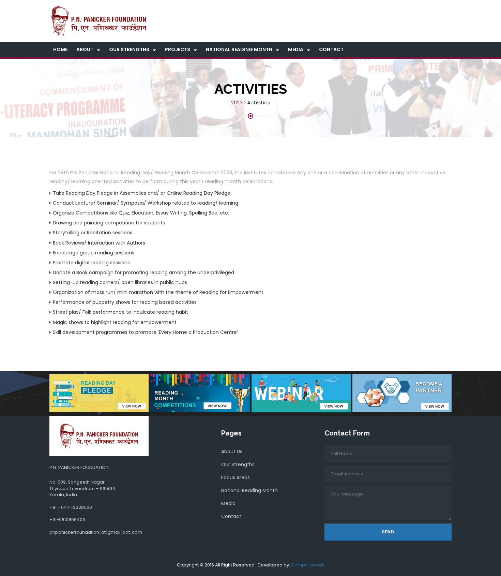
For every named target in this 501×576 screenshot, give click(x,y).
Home (60, 49)
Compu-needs (307, 565)
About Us (231, 451)
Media (295, 49)
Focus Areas (235, 477)
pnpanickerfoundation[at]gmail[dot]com (95, 532)
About (84, 49)
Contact (331, 49)
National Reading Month (239, 49)
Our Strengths (129, 49)
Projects (177, 49)
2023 (237, 102)
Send (388, 532)
